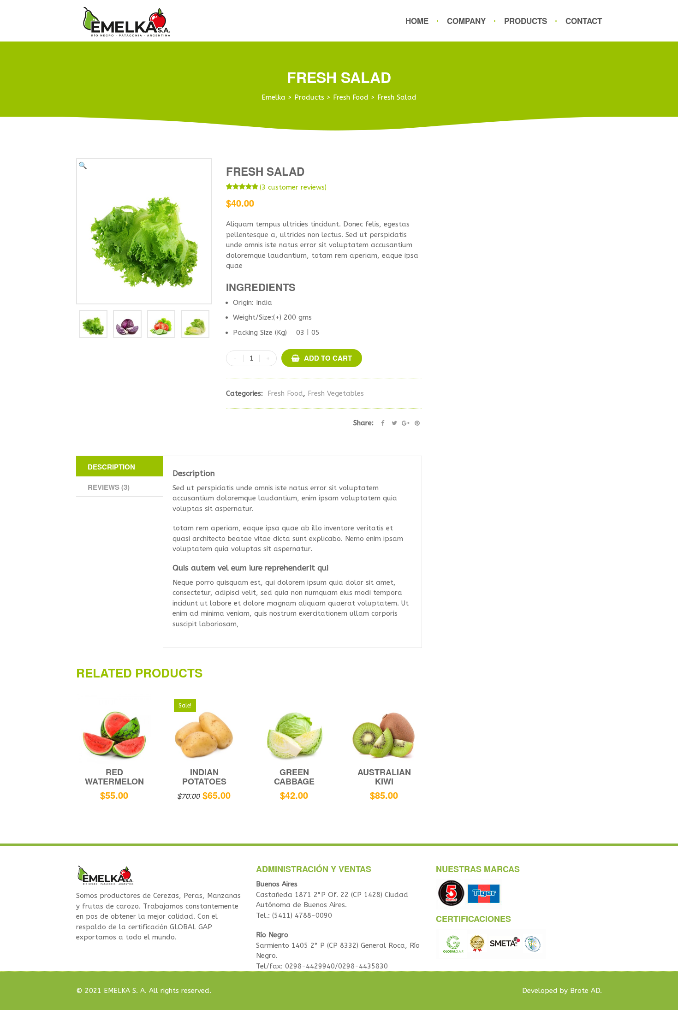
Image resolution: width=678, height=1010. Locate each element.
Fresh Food (285, 393)
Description (111, 467)
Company (466, 20)
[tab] (119, 466)
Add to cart (328, 358)
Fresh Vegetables (336, 393)
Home (416, 20)
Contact (583, 20)
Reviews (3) (109, 487)
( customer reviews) (293, 187)
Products (525, 20)
